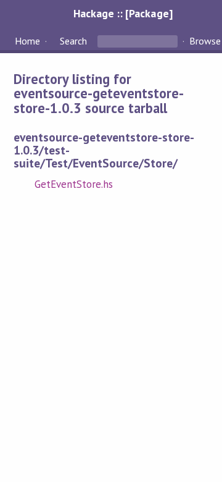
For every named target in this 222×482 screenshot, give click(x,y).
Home (27, 41)
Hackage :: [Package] (122, 13)
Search (73, 41)
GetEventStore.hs (74, 184)
